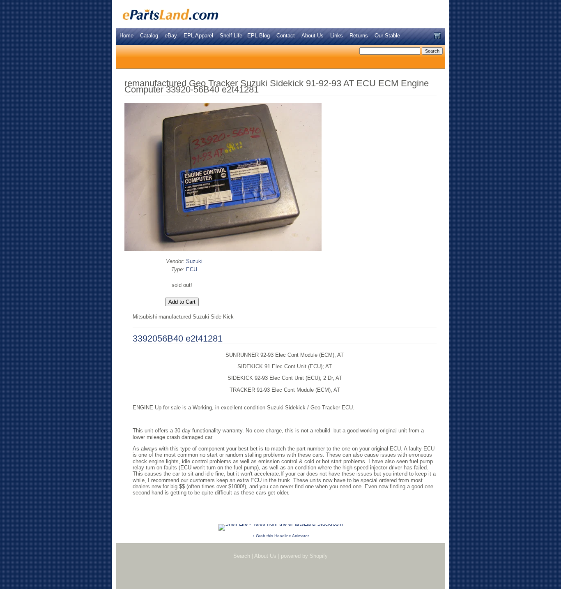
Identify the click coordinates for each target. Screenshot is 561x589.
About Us (312, 35)
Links (336, 35)
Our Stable (387, 35)
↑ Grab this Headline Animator (281, 536)
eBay (171, 35)
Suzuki (194, 261)
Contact (285, 35)
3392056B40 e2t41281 (178, 338)
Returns (358, 35)
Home (126, 35)
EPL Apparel (198, 35)
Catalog (149, 35)
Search (241, 556)
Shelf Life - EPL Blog (245, 35)
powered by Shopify (304, 556)
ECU (191, 269)
